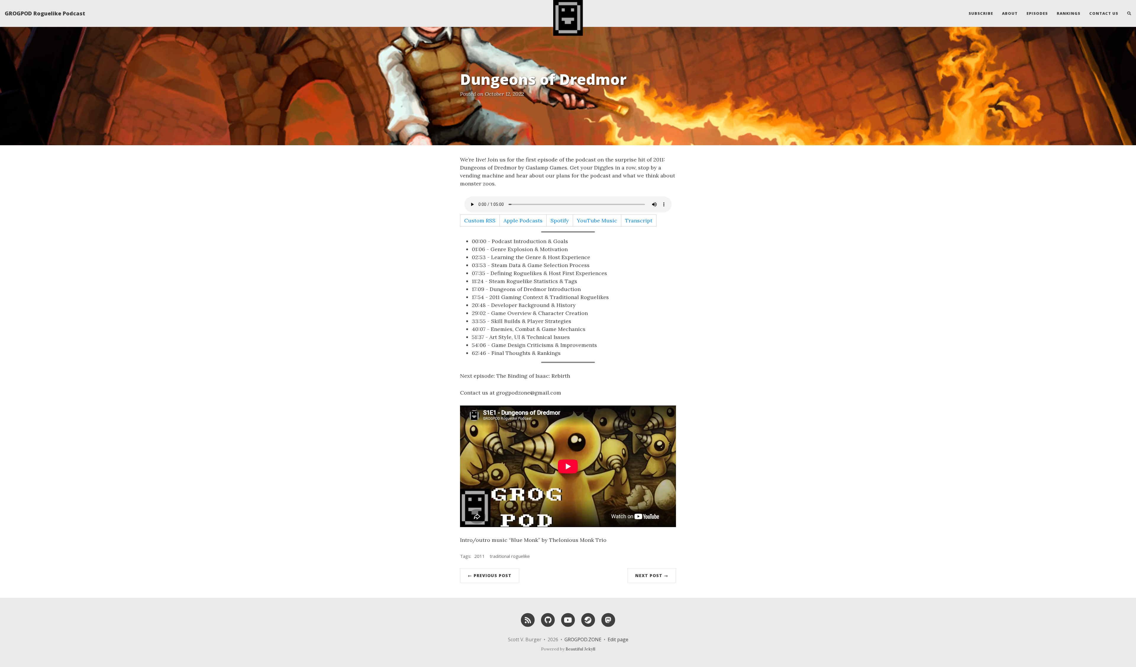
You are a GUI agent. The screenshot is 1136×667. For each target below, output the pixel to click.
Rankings (1068, 13)
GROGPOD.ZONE (582, 639)
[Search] (1127, 13)
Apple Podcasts (523, 220)
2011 (479, 556)
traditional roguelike (510, 556)
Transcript (638, 220)
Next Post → (651, 575)
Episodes (1037, 13)
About (1010, 13)
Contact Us (1103, 13)
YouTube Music (597, 220)
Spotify (560, 220)
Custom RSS (480, 220)
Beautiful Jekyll (580, 649)
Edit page (618, 639)
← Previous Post (489, 575)
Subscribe (981, 13)
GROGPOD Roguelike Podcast (45, 13)
